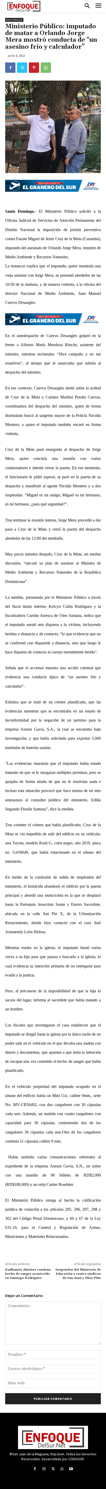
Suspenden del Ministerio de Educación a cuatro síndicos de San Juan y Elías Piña (78, 1274)
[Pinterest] (34, 67)
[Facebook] (10, 67)
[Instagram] (44, 1469)
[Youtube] (71, 1469)
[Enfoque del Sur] (23, 6)
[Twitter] (22, 67)
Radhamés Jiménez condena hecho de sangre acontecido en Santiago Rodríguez (28, 1274)
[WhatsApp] (46, 67)
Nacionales (14, 20)
